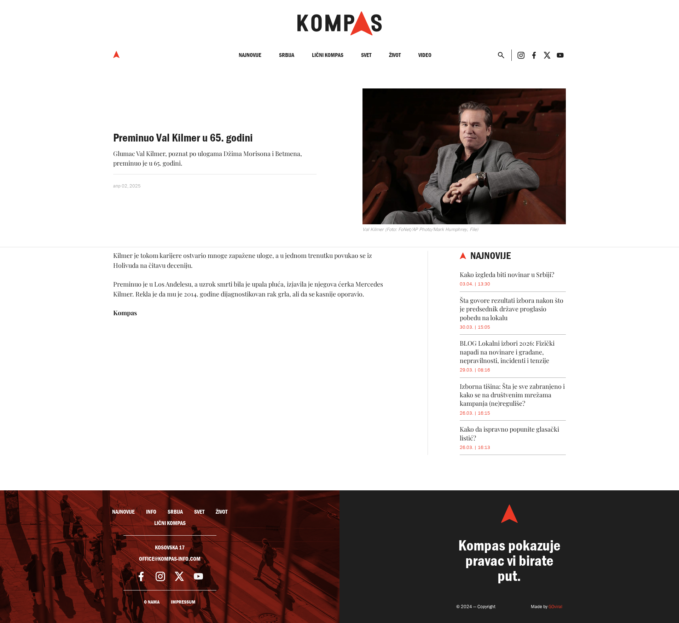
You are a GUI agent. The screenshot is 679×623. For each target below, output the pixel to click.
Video (424, 55)
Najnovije (250, 55)
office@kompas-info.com (170, 559)
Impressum (183, 602)
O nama (151, 602)
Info (151, 511)
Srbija (286, 55)
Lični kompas (327, 55)
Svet (366, 55)
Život (395, 55)
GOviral (555, 607)
